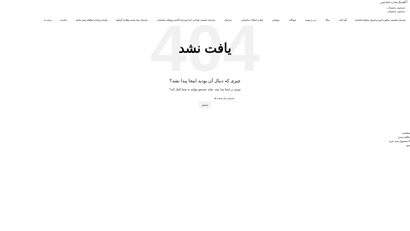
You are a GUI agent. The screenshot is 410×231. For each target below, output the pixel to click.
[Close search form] (406, 4)
